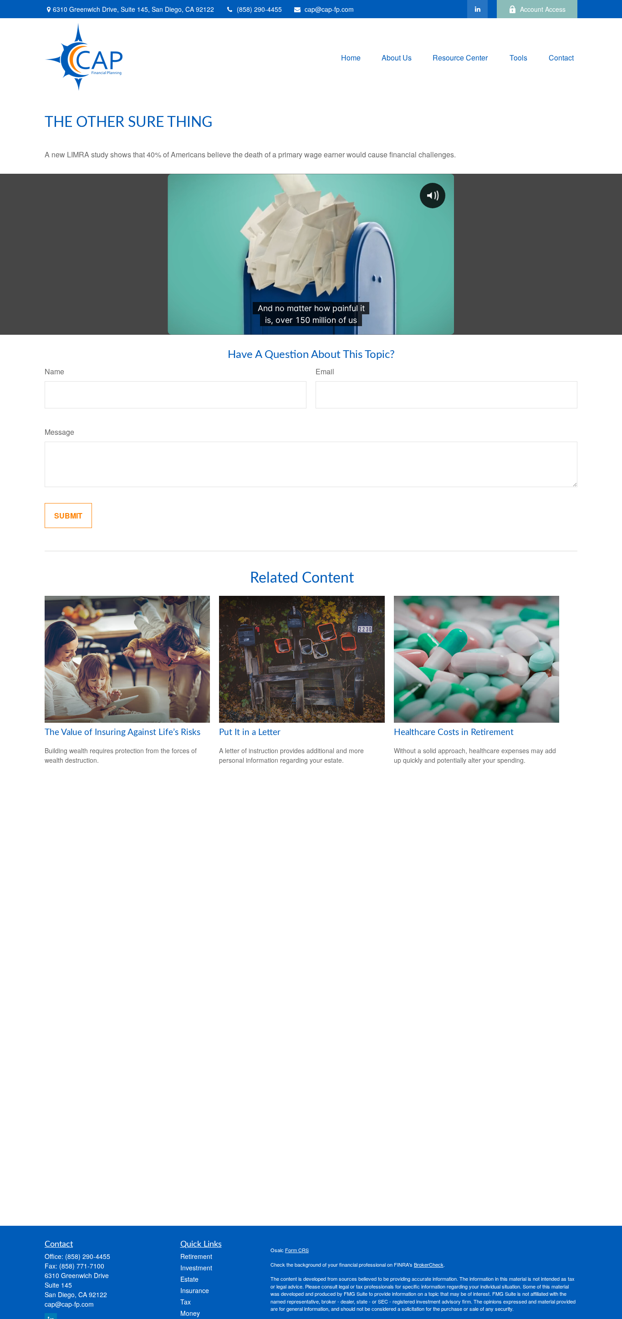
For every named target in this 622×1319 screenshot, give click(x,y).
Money (190, 1313)
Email (325, 371)
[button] (350, 56)
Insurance (194, 1290)
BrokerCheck (429, 1264)
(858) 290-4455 (259, 9)
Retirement (196, 1256)
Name (54, 371)
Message (59, 432)
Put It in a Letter (249, 732)
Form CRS (297, 1250)
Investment (196, 1267)
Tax (185, 1301)
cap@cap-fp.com (329, 9)
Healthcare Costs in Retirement (454, 732)
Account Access (543, 9)
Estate (189, 1279)
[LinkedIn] (477, 9)
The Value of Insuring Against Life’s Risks (122, 732)
